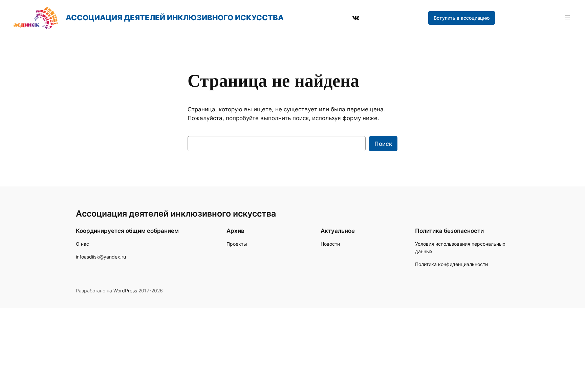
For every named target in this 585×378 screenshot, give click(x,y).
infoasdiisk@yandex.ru (101, 257)
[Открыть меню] (567, 18)
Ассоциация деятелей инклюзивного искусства (175, 17)
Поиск (383, 143)
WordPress (125, 290)
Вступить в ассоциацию (462, 18)
